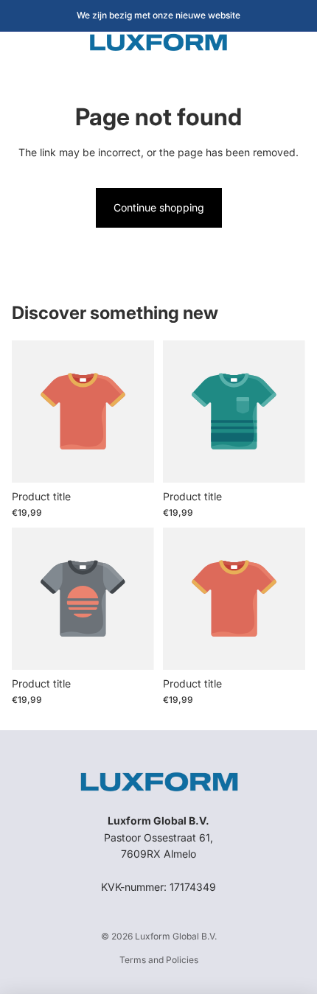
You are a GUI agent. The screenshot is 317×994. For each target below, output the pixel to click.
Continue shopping (159, 207)
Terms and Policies (158, 959)
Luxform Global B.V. (176, 936)
